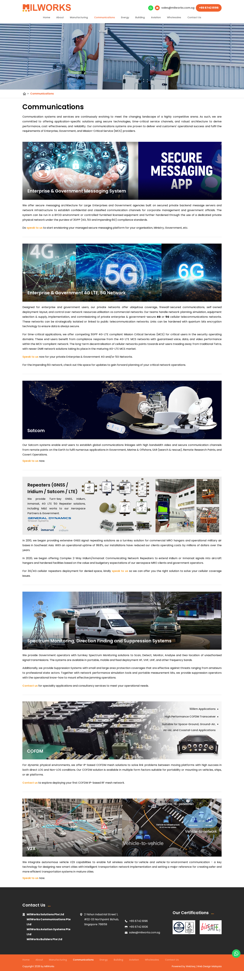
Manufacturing (79, 17)
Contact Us (194, 17)
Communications (104, 17)
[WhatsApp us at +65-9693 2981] (236, 953)
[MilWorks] (46, 8)
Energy (125, 17)
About (60, 17)
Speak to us (30, 357)
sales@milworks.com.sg (144, 932)
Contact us (30, 686)
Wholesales (174, 17)
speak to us (34, 228)
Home (46, 17)
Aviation (156, 17)
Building (140, 17)
